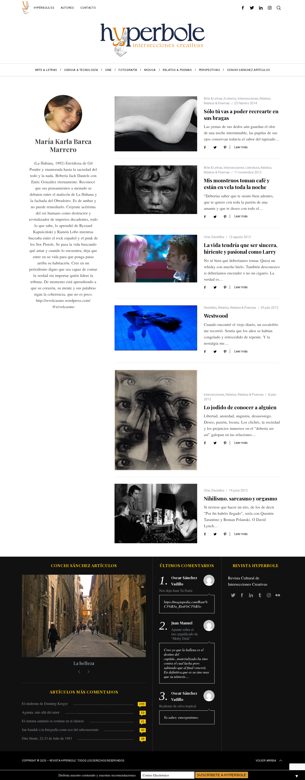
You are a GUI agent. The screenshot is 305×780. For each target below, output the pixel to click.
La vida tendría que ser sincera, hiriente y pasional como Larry (241, 248)
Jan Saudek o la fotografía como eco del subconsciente (60, 729)
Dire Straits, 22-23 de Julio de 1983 (47, 738)
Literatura (252, 167)
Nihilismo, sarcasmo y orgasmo (240, 498)
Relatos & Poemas (217, 103)
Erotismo (230, 98)
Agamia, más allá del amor (40, 712)
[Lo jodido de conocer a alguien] (156, 420)
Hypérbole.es (44, 7)
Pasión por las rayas (84, 663)
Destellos (217, 237)
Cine (207, 237)
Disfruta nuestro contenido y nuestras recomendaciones (97, 775)
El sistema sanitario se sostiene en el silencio (53, 720)
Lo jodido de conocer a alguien (240, 407)
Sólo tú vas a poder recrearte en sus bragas (241, 114)
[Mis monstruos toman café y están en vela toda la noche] (156, 189)
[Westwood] (156, 327)
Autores (67, 7)
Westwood (216, 315)
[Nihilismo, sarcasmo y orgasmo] (156, 513)
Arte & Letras (213, 98)
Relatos (265, 98)
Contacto (88, 7)
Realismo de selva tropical (177, 706)
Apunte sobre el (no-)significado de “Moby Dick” (184, 634)
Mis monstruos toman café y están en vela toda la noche (236, 183)
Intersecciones (248, 98)
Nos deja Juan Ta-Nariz (175, 590)
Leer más (241, 147)
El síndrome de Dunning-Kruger (45, 703)
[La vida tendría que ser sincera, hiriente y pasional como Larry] (156, 258)
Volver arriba (266, 760)
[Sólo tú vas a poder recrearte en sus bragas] (156, 123)
